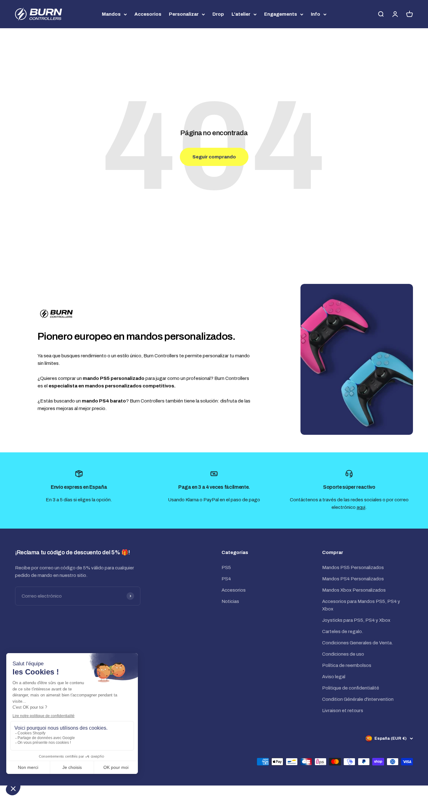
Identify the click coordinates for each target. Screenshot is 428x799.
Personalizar (184, 14)
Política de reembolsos (346, 665)
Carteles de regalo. (342, 631)
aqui (361, 507)
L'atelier (241, 14)
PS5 (226, 567)
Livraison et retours (342, 710)
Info (315, 14)
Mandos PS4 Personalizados (353, 578)
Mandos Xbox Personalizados (354, 590)
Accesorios (147, 14)
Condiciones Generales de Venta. (357, 642)
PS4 (226, 578)
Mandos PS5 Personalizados (353, 567)
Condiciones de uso (343, 654)
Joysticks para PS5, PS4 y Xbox (356, 620)
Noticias (230, 601)
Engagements (280, 14)
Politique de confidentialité (350, 687)
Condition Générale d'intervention (358, 699)
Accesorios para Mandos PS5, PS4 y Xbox (361, 605)
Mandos (111, 14)
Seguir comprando (214, 156)
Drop (218, 14)
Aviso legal (333, 676)
